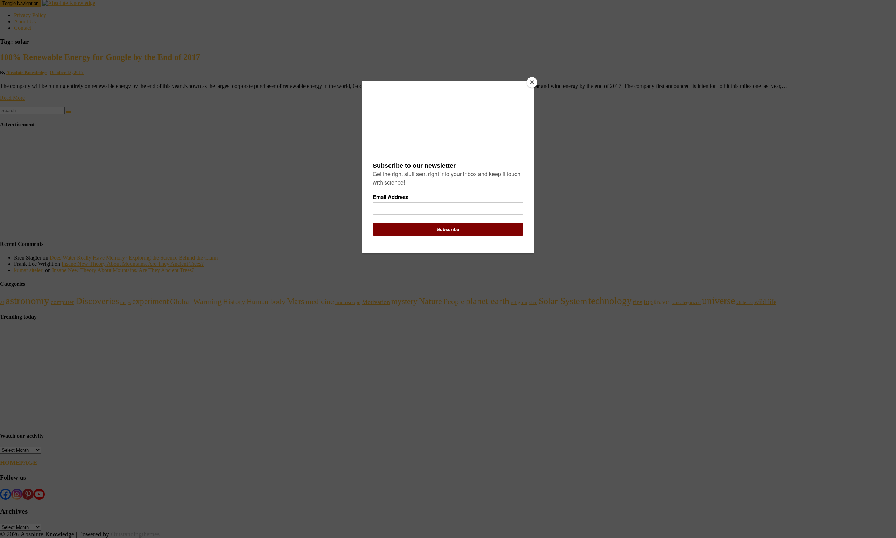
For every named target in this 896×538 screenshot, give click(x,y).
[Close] (532, 82)
